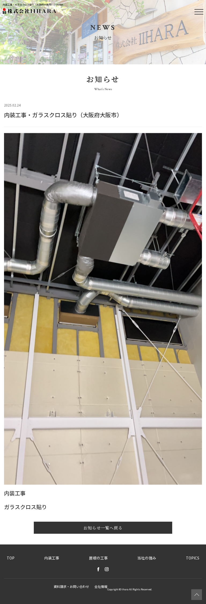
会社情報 (100, 586)
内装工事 (51, 558)
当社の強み (146, 558)
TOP (10, 558)
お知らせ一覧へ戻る (103, 528)
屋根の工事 (98, 558)
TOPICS (192, 558)
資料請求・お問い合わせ (71, 586)
